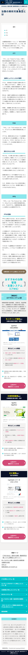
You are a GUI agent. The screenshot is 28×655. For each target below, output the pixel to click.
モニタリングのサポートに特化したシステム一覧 (12, 584)
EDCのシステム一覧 (6, 594)
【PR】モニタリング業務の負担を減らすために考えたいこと (12, 606)
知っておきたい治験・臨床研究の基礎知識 (12, 599)
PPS (7, 35)
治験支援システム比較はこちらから (14, 272)
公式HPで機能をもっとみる (13, 386)
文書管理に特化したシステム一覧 (10, 590)
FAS (7, 33)
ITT (6, 30)
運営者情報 (4, 611)
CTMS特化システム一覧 (7, 579)
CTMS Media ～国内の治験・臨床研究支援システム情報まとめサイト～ (13, 2)
